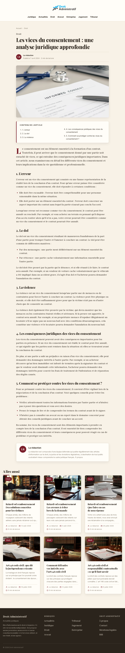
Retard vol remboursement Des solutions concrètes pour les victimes (20, 507)
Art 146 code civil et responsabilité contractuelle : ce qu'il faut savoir (103, 568)
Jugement (83, 17)
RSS (101, 634)
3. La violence (27, 137)
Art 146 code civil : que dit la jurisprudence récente (19, 567)
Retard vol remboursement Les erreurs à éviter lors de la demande (61, 507)
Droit (52, 17)
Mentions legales (107, 630)
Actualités (43, 17)
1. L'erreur (26, 130)
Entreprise (71, 17)
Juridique (31, 17)
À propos (79, 457)
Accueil (19, 28)
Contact (103, 625)
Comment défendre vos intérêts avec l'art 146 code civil (57, 568)
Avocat (60, 17)
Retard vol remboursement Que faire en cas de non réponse (102, 507)
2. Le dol (25, 133)
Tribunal (94, 17)
